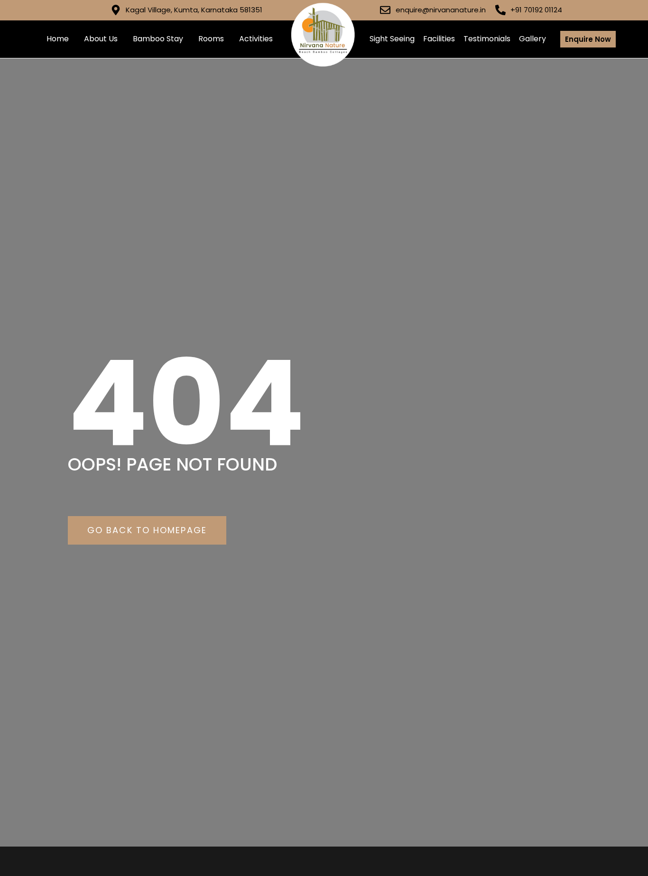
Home (57, 38)
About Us (101, 38)
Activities (256, 38)
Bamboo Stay (158, 38)
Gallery (532, 38)
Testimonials (486, 38)
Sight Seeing (392, 38)
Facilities (439, 38)
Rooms (211, 38)
